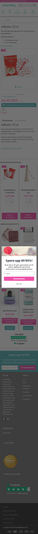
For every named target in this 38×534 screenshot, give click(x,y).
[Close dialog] (34, 248)
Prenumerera (19, 279)
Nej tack (19, 284)
